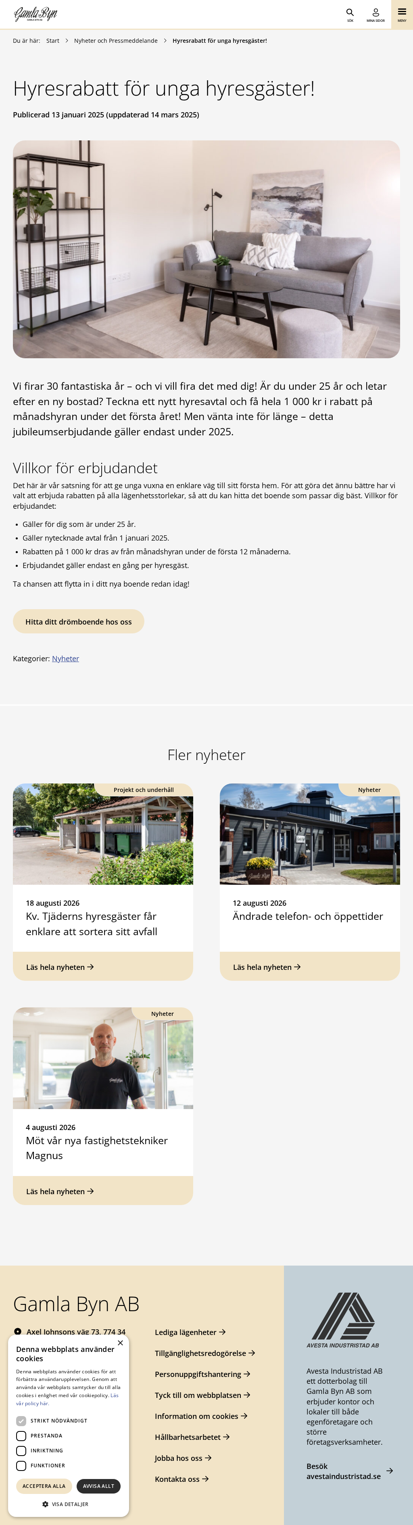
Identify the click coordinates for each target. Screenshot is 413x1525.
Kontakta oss (177, 1479)
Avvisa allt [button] (98, 1486)
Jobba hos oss (178, 1458)
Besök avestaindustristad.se (344, 1471)
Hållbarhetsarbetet (188, 1437)
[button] (68, 1504)
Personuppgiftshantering (198, 1374)
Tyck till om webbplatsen (198, 1395)
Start (52, 40)
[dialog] (68, 1426)
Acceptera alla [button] (44, 1486)
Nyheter (65, 658)
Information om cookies (196, 1416)
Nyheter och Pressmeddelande (116, 40)
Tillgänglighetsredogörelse (200, 1353)
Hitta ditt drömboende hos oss (78, 622)
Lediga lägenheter (186, 1332)
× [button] (120, 1343)
